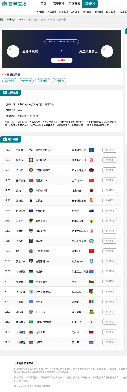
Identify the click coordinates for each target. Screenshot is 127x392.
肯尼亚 (39, 342)
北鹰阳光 (76, 190)
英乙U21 (20, 261)
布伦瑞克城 (41, 190)
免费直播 (43, 80)
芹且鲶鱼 (76, 312)
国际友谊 (21, 180)
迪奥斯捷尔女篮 (44, 150)
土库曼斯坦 (41, 281)
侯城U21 (76, 291)
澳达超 (19, 170)
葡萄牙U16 (41, 180)
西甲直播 (58, 3)
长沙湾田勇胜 (43, 251)
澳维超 (19, 200)
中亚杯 (19, 281)
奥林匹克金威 (79, 241)
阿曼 (74, 281)
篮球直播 (89, 3)
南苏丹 (39, 271)
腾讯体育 (59, 80)
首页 (43, 3)
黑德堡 (39, 200)
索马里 (39, 302)
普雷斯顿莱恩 (79, 200)
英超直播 (51, 11)
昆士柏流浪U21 (43, 291)
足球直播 (74, 3)
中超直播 (122, 11)
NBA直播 (40, 11)
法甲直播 (98, 11)
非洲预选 (21, 271)
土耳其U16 (77, 180)
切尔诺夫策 (78, 221)
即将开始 (109, 150)
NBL (18, 251)
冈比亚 (75, 342)
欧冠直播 (110, 11)
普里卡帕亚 (41, 221)
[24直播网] (14, 7)
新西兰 (75, 211)
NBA (21, 19)
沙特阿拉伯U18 (43, 322)
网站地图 (46, 386)
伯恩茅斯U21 (42, 261)
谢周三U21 (77, 261)
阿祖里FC (41, 231)
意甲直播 (63, 11)
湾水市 (39, 241)
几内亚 (75, 302)
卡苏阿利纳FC (43, 170)
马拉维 (75, 332)
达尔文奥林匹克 (80, 231)
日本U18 (76, 322)
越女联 (19, 160)
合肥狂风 (76, 251)
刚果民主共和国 (80, 271)
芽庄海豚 (40, 312)
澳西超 (19, 241)
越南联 (19, 312)
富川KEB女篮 (79, 150)
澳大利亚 (40, 211)
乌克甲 (19, 221)
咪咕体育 (26, 80)
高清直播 (10, 80)
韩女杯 (19, 150)
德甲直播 (87, 11)
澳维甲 (19, 190)
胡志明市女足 (79, 160)
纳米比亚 (40, 332)
